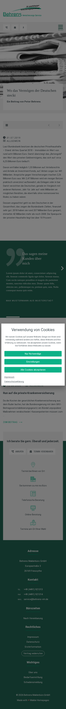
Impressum (9, 377)
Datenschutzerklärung (14, 381)
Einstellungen (33, 361)
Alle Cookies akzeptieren (32, 369)
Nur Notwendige (33, 353)
